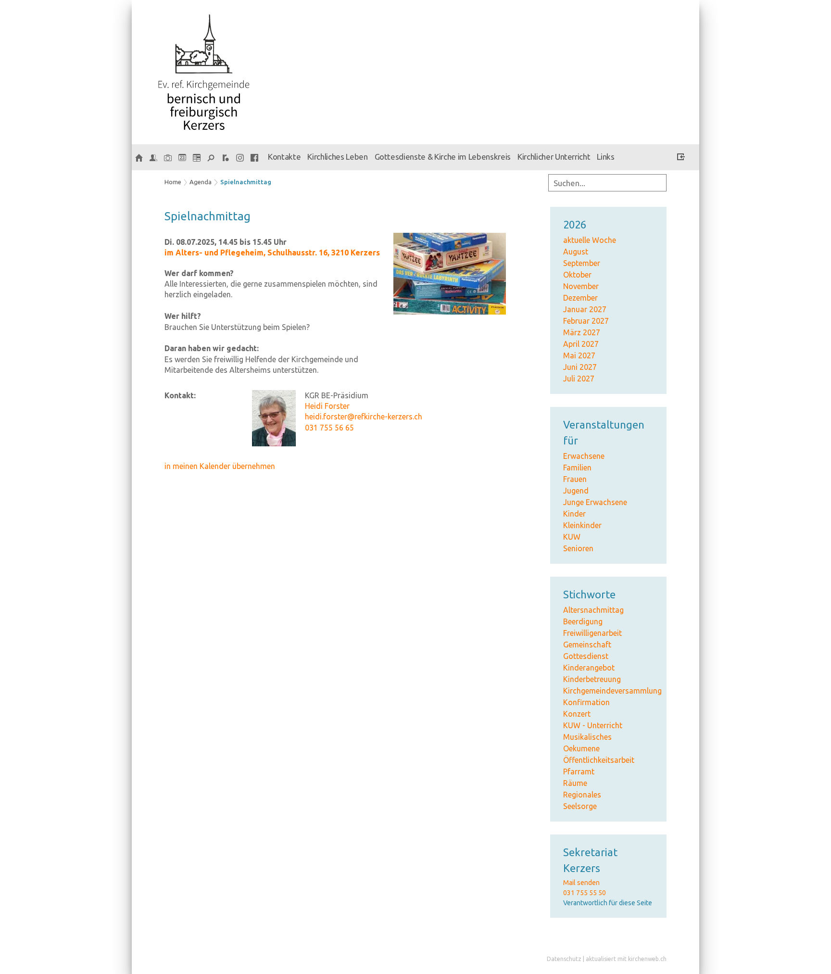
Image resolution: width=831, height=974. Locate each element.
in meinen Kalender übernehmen (219, 466)
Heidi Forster (327, 406)
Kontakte (284, 156)
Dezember (580, 297)
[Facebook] (254, 157)
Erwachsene (583, 456)
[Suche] (211, 157)
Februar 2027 (586, 320)
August (575, 251)
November (581, 286)
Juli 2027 (578, 378)
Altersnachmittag (593, 610)
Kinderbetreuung (592, 679)
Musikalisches (587, 737)
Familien (577, 467)
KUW (571, 536)
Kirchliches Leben (337, 156)
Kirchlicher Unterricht (554, 156)
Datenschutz (564, 959)
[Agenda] (196, 157)
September (581, 263)
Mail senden (581, 882)
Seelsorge (580, 806)
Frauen (575, 479)
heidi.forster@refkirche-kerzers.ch (363, 416)
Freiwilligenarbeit (592, 633)
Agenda (200, 181)
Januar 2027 (584, 309)
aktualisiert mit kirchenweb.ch (626, 959)
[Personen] (153, 157)
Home (172, 181)
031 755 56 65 (329, 427)
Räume (575, 783)
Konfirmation (586, 702)
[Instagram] (240, 157)
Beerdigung (583, 621)
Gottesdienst (585, 656)
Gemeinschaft (587, 644)
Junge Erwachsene (595, 502)
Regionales (582, 794)
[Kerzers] (139, 157)
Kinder (574, 513)
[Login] (681, 158)
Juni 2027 (580, 367)
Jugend (576, 490)
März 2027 (581, 332)
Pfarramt (578, 771)
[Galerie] (168, 157)
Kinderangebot (589, 667)
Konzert (577, 713)
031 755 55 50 (584, 893)
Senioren (578, 548)
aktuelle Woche (589, 240)
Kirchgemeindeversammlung (612, 690)
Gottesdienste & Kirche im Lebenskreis (443, 156)
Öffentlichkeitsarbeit (598, 760)
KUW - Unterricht (592, 725)
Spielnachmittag (245, 181)
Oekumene (581, 748)
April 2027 (581, 344)
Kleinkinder (582, 525)
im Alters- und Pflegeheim (272, 252)
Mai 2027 (579, 355)
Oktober (577, 274)
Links (605, 156)
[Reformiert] (225, 157)
